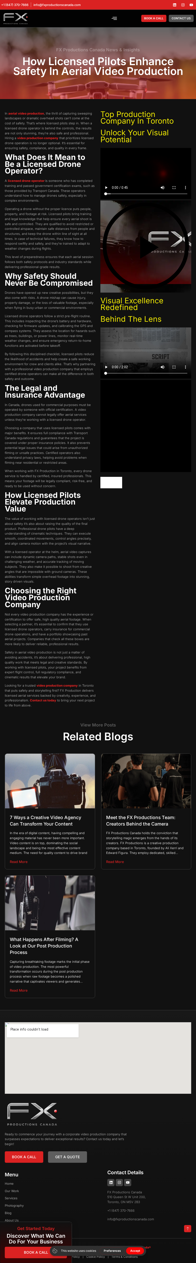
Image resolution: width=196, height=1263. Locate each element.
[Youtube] (191, 4)
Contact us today (43, 700)
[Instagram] (182, 4)
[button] (114, 18)
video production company (37, 138)
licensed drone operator (26, 181)
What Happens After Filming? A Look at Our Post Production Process (44, 946)
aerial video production (26, 113)
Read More (18, 862)
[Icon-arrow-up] (187, 1228)
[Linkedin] (174, 4)
